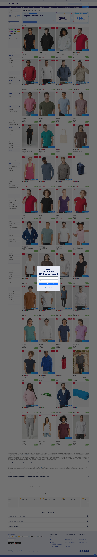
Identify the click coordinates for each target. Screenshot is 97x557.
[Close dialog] (58, 267)
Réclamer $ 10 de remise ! (48, 283)
